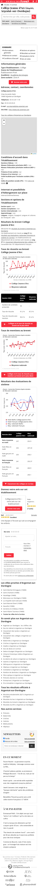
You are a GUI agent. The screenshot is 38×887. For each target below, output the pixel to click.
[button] (3, 120)
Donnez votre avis (20, 82)
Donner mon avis (13, 509)
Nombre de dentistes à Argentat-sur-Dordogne (19, 672)
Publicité (23, 857)
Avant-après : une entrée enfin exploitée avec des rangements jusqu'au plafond (18, 782)
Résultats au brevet (28, 53)
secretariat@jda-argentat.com (17, 106)
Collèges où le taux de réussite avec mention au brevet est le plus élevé (20, 375)
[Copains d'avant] (10, 880)
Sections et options (28, 50)
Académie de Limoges (19, 75)
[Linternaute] (10, 876)
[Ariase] (10, 884)
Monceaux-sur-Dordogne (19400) (14, 598)
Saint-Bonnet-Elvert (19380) (12, 603)
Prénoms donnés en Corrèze (13, 678)
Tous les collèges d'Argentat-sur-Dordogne (16, 115)
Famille (7, 738)
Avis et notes (26, 59)
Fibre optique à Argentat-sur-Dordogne (17, 675)
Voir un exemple (29, 739)
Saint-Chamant (16, 21)
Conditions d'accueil (11, 58)
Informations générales (8, 51)
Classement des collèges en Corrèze (20, 484)
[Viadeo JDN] (28, 880)
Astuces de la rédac (11, 741)
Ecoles (7, 5)
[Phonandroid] (28, 884)
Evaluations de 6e (27, 56)
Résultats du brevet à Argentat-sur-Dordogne (19, 702)
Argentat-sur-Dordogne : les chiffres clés (17, 626)
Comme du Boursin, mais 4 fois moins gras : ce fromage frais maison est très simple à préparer (17, 844)
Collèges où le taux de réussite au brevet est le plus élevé (20, 324)
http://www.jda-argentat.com (19, 110)
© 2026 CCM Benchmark (19, 862)
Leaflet (34, 154)
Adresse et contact (10, 55)
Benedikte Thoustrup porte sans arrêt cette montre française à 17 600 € (17, 798)
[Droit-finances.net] (28, 876)
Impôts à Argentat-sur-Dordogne (14, 646)
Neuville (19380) (8, 606)
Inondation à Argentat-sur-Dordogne (16, 670)
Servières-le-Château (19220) (13, 609)
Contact (18, 857)
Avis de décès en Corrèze (12, 649)
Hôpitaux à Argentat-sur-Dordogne (15, 667)
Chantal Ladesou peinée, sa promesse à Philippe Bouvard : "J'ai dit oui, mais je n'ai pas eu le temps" (18, 773)
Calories (6, 721)
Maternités (7, 716)
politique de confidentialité (25, 575)
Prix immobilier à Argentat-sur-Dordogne (17, 683)
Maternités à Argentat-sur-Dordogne (16, 641)
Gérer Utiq (8, 860)
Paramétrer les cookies (26, 859)
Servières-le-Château (19, 23)
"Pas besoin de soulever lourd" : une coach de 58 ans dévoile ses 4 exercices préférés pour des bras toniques (19, 835)
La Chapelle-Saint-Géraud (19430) (15, 601)
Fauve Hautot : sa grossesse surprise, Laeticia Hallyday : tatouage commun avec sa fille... (18, 764)
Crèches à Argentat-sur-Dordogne (15, 643)
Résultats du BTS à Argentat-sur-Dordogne (18, 705)
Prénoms (6, 713)
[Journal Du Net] (28, 871)
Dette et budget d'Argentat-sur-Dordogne (17, 651)
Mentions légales (18, 860)
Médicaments (8, 724)
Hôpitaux (6, 727)
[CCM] (10, 871)
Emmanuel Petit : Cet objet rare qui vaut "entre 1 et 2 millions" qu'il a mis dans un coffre (18, 816)
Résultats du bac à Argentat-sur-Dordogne (18, 699)
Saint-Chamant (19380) (11, 593)
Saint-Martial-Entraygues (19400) (14, 590)
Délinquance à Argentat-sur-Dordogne (16, 664)
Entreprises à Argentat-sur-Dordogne (16, 680)
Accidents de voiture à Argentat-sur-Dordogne (19, 659)
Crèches (6, 718)
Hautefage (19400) (9, 595)
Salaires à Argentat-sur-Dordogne (15, 662)
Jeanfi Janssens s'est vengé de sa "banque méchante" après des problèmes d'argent (18, 790)
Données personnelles (11, 859)
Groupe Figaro (28, 860)
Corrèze (14, 5)
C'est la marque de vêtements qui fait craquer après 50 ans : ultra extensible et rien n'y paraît (18, 825)
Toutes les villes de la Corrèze (14, 614)
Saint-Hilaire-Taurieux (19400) (13, 611)
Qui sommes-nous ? (8, 857)
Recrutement (31, 857)
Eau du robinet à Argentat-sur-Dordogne (17, 628)
